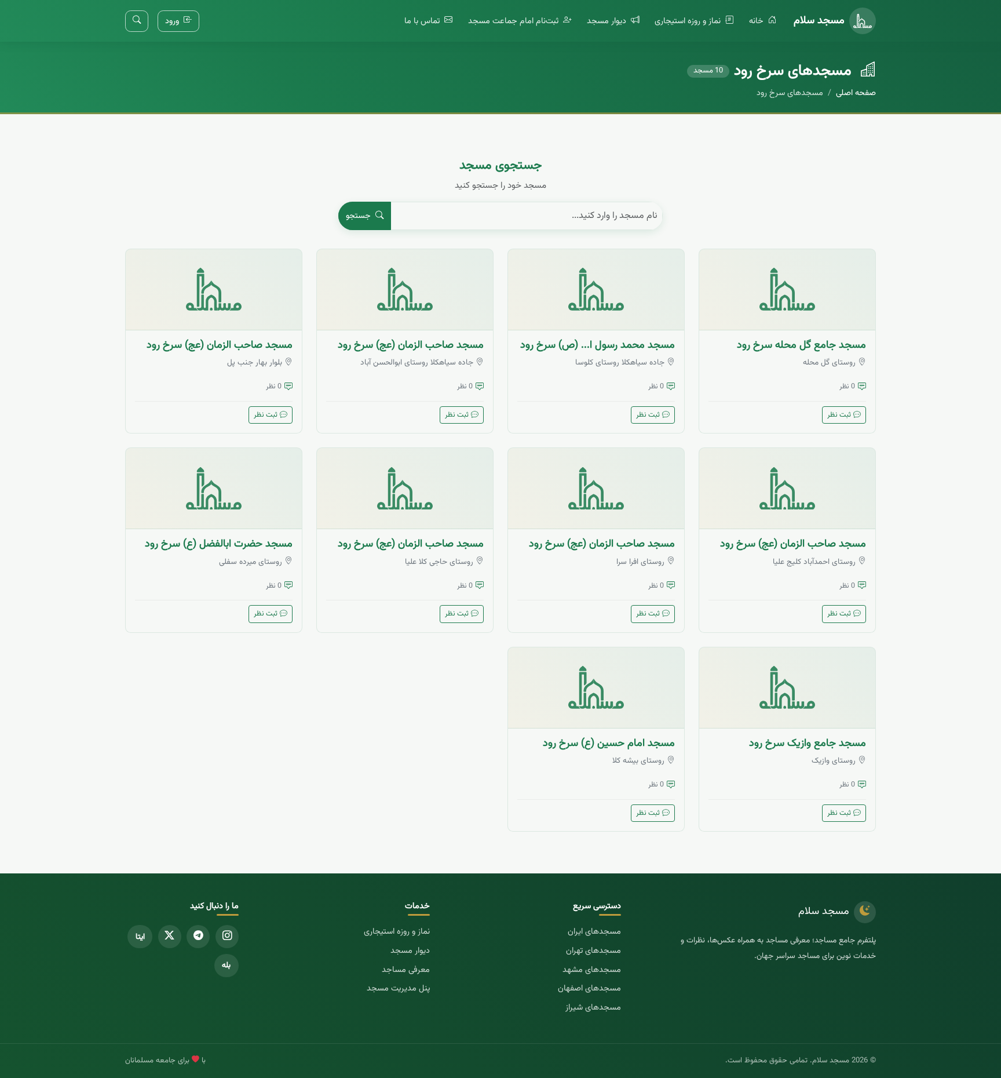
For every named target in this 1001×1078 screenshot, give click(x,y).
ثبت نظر (839, 415)
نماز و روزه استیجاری (689, 21)
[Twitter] (169, 936)
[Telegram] (198, 936)
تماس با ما (423, 21)
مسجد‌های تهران (593, 950)
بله (226, 965)
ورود (173, 21)
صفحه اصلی (856, 93)
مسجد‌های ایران (594, 931)
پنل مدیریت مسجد (398, 988)
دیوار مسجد (608, 21)
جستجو (359, 216)
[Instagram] (227, 936)
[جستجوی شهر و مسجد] (136, 21)
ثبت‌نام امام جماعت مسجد (514, 21)
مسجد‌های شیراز (593, 1007)
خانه (757, 21)
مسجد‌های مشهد (591, 970)
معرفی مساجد (406, 970)
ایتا (140, 937)
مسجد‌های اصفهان (589, 988)
